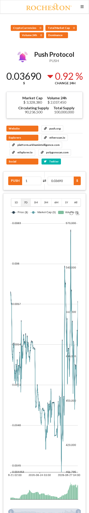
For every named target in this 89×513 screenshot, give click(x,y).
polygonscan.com (57, 152)
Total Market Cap (61, 28)
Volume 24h (32, 35)
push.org (55, 128)
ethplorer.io (25, 152)
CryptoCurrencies (27, 28)
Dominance (55, 35)
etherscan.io (57, 137)
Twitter (54, 161)
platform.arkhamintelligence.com (38, 145)
